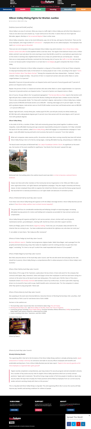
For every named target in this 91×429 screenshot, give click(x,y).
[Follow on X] (14, 6)
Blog (26, 21)
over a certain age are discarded (23, 45)
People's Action (69, 405)
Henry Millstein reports (18, 242)
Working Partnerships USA (18, 307)
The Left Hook (55, 306)
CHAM (67, 309)
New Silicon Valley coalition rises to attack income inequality (33, 204)
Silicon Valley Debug (35, 309)
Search (73, 4)
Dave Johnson (13, 21)
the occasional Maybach (35, 36)
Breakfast (13, 3)
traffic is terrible (67, 59)
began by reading (39, 225)
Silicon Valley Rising (39, 129)
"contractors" (38, 42)
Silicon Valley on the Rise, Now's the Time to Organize (46, 307)
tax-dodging (51, 62)
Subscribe (61, 3)
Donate (38, 410)
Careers (71, 410)
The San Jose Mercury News (57, 95)
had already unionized (27, 280)
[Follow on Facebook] (11, 6)
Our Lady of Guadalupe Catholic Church (50, 144)
